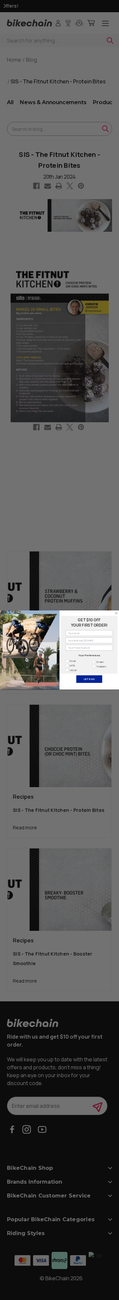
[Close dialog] (116, 613)
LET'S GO (89, 679)
